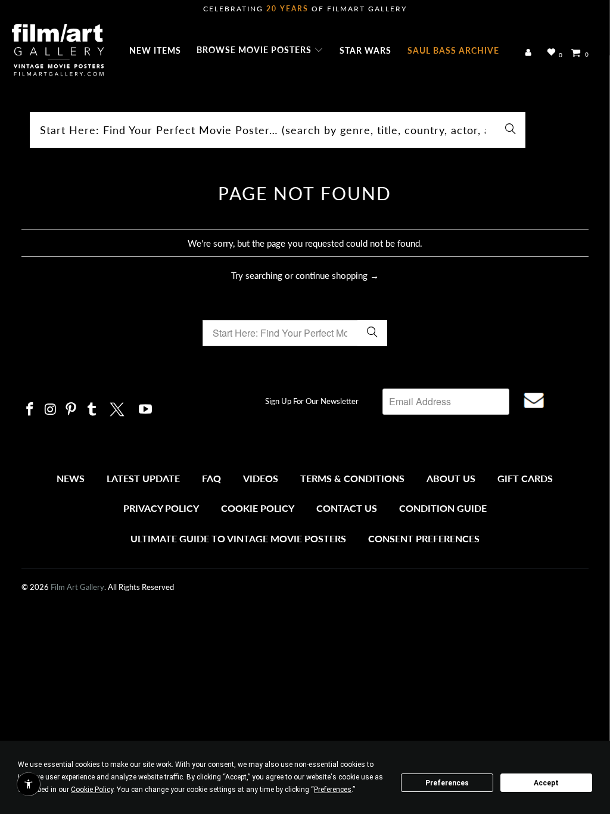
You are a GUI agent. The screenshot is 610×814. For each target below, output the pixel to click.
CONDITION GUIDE (443, 508)
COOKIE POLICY (257, 508)
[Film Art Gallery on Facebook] (30, 409)
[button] (260, 51)
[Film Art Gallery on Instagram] (51, 409)
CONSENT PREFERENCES (424, 538)
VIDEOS (260, 478)
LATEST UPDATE (143, 478)
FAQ (211, 478)
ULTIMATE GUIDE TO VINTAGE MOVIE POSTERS (238, 538)
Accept (546, 783)
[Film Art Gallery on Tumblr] (92, 409)
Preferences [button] (332, 789)
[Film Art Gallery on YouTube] (145, 409)
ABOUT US (451, 478)
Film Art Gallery (77, 587)
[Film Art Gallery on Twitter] (118, 407)
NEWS (71, 478)
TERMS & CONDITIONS (352, 478)
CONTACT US (346, 508)
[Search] (510, 130)
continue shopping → (337, 275)
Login (530, 53)
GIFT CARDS (525, 478)
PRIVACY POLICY (161, 508)
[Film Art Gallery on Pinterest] (71, 409)
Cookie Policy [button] (92, 789)
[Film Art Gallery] (58, 50)
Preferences (447, 783)
